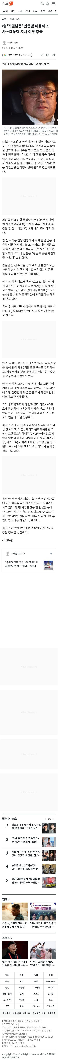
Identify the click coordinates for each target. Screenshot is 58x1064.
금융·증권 (50, 981)
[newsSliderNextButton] (53, 819)
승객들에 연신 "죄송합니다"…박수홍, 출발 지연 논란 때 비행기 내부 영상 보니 (26, 869)
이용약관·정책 (39, 1013)
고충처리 (51, 1013)
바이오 (51, 987)
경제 (36, 975)
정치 (7, 975)
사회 (4, 19)
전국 (7, 981)
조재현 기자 (12, 42)
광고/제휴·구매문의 (21, 1013)
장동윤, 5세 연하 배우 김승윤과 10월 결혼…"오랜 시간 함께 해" (26, 828)
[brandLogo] (7, 3)
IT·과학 (36, 987)
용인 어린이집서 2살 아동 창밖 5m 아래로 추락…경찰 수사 (26, 882)
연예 (5, 899)
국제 (51, 975)
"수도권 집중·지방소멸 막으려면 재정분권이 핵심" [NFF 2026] (21, 564)
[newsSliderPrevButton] (45, 819)
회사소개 (6, 1013)
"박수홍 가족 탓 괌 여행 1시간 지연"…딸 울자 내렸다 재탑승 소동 (26, 842)
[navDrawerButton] (53, 3)
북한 (36, 981)
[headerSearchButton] (42, 3)
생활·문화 (7, 993)
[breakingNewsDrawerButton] (47, 3)
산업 (7, 987)
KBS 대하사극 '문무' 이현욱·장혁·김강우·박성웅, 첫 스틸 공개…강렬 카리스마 (26, 855)
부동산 (22, 987)
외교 (22, 981)
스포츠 (6, 938)
